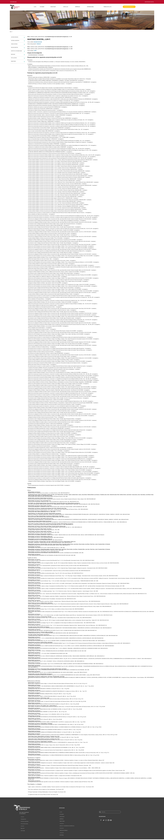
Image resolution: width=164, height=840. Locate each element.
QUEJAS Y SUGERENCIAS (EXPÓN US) (67, 825)
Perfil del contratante (24, 821)
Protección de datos (24, 823)
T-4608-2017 (38, 43)
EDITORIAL (62, 835)
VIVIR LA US (65, 6)
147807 (35, 50)
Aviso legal (23, 830)
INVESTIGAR (53, 6)
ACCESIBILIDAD (13, 1)
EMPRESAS (77, 6)
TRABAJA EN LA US (107, 6)
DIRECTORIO (62, 821)
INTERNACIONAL (90, 6)
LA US (35, 6)
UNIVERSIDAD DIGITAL (149, 1)
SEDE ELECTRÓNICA (64, 830)
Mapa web (22, 828)
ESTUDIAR (42, 6)
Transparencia (23, 819)
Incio (11, 31)
